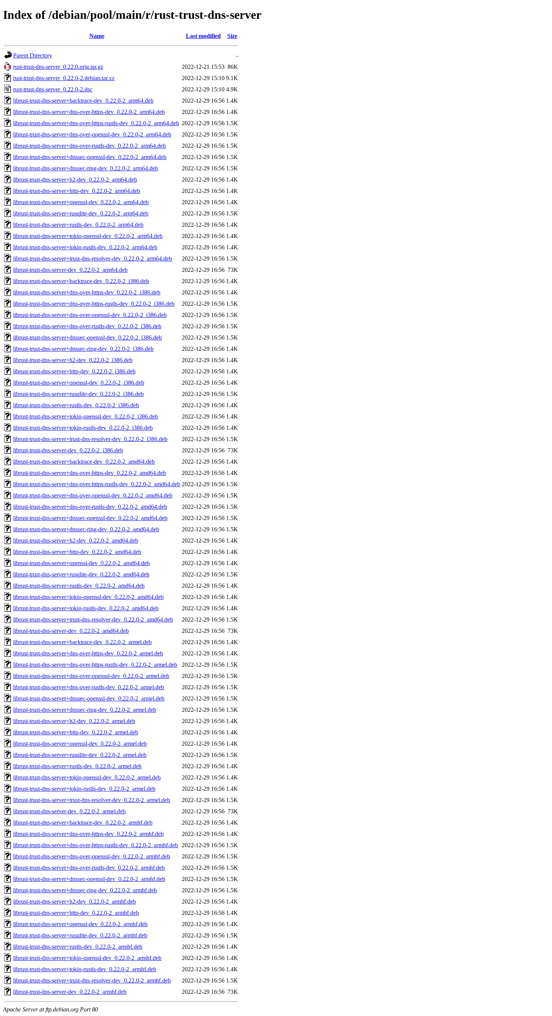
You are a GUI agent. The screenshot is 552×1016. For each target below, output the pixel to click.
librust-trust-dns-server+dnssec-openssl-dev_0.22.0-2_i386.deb (87, 337)
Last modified (203, 36)
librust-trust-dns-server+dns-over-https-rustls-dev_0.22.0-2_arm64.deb (96, 123)
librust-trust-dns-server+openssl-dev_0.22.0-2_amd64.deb (81, 563)
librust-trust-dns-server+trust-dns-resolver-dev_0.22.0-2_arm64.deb (92, 258)
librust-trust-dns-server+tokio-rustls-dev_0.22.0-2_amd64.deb (85, 608)
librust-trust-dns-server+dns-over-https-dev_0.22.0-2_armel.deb (88, 653)
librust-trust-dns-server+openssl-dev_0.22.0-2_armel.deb (80, 743)
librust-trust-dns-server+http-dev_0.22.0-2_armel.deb (75, 732)
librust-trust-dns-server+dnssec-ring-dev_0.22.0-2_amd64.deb (86, 529)
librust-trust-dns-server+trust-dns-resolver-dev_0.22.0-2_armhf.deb (92, 980)
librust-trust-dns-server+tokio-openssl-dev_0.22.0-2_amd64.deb (88, 597)
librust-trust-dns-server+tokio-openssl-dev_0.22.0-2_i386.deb (85, 416)
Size (232, 36)
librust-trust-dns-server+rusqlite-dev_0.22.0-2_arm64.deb (80, 213)
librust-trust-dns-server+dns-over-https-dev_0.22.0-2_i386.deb (86, 292)
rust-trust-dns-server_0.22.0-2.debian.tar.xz (64, 78)
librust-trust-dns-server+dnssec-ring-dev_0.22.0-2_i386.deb (83, 349)
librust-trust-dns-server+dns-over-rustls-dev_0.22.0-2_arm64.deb (89, 146)
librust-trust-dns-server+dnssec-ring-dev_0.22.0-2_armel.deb (84, 710)
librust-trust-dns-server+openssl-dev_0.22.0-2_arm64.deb (81, 202)
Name (96, 36)
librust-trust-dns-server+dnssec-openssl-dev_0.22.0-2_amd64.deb (90, 518)
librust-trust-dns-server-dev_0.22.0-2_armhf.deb (70, 992)
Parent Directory (32, 55)
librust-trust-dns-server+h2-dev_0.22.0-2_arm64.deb (75, 179)
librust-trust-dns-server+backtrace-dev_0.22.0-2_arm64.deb (83, 100)
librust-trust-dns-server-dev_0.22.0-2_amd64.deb (71, 631)
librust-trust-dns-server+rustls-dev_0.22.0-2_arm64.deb (78, 224)
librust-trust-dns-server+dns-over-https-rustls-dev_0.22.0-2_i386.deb (94, 303)
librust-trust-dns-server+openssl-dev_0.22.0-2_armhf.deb (80, 924)
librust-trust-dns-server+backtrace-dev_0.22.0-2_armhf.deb (82, 822)
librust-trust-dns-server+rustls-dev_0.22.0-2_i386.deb (76, 405)
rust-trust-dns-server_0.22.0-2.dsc (52, 89)
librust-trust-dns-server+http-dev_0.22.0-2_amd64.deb (77, 552)
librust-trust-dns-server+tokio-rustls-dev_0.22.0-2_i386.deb (83, 428)
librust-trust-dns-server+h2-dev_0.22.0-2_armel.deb (74, 721)
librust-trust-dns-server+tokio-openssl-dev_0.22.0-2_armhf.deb (87, 958)
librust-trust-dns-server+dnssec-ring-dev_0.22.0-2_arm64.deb (85, 168)
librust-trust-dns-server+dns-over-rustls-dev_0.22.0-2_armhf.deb (89, 867)
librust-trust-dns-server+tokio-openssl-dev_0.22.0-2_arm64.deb (88, 236)
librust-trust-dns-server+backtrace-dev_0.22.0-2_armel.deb (82, 642)
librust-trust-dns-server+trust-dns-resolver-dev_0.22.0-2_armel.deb (91, 800)
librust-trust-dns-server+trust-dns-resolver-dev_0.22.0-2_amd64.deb (93, 619)
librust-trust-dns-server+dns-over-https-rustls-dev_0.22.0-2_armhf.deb (95, 845)
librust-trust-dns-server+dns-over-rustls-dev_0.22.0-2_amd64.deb (90, 506)
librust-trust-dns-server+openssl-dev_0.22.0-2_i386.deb (78, 382)
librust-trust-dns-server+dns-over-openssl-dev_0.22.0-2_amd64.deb (92, 495)
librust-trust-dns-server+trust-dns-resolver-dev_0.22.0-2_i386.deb (90, 439)
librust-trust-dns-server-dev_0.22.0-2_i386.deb (68, 450)
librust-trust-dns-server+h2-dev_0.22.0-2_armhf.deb (74, 901)
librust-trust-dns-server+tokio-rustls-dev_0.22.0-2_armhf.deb (84, 969)
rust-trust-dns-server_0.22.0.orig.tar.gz (58, 67)
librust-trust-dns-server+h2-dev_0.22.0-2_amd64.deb (75, 540)
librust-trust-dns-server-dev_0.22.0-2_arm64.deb (70, 270)
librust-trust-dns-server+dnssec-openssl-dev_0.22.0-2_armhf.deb (89, 879)
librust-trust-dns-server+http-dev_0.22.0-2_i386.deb (74, 371)
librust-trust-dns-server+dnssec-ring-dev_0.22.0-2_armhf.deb (85, 890)
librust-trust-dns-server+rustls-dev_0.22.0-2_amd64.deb (79, 585)
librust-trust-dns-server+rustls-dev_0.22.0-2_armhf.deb (77, 946)
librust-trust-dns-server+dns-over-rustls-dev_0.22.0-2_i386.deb (87, 326)
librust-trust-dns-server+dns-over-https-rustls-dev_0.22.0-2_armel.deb (95, 664)
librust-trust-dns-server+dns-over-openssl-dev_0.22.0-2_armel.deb (91, 676)
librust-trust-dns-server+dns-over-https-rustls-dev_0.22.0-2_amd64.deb (96, 484)
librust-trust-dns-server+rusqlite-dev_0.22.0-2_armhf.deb (80, 935)
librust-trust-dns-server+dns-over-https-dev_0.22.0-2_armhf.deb (88, 834)
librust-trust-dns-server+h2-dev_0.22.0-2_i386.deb (73, 360)
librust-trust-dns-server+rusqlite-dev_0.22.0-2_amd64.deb (81, 574)
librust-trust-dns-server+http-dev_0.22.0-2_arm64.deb (76, 191)
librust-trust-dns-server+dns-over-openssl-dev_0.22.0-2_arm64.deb (92, 134)
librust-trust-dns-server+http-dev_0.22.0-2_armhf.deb (76, 913)
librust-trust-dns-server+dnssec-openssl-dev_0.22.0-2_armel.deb (88, 698)
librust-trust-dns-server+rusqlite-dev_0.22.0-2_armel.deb (79, 755)
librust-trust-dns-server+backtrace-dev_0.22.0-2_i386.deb (81, 281)
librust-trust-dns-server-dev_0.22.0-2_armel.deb (69, 811)
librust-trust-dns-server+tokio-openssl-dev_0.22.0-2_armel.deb (87, 777)
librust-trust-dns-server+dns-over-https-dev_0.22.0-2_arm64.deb (89, 112)
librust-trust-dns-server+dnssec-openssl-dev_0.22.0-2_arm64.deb (89, 157)
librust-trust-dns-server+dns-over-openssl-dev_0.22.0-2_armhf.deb (91, 856)
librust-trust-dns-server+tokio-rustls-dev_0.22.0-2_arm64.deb (85, 247)
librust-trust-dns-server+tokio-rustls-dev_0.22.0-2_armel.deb (84, 789)
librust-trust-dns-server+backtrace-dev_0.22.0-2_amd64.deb (84, 461)
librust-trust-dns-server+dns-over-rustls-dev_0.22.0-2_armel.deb (88, 687)
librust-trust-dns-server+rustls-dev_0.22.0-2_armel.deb (77, 766)
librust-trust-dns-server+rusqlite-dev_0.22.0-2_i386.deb (78, 394)
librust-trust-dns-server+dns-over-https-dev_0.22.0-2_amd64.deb (89, 473)
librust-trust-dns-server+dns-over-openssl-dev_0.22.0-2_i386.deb (90, 315)
